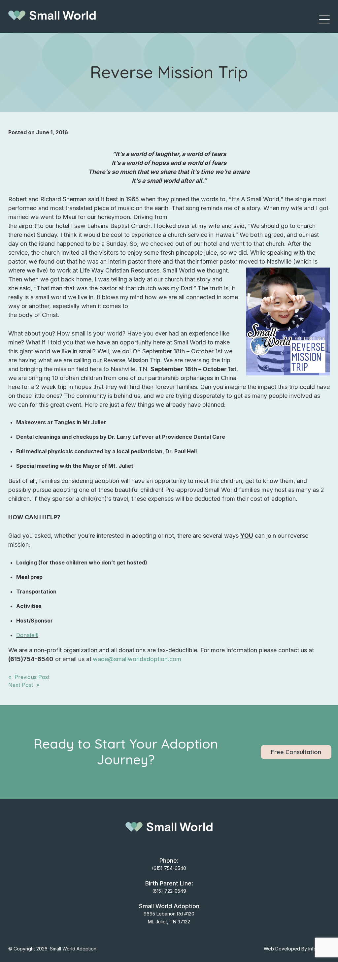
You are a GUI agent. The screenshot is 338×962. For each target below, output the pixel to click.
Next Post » (23, 685)
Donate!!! (27, 635)
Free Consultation (296, 752)
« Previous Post (29, 677)
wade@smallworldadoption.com (137, 659)
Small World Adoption (73, 948)
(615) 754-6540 (169, 868)
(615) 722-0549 (169, 891)
